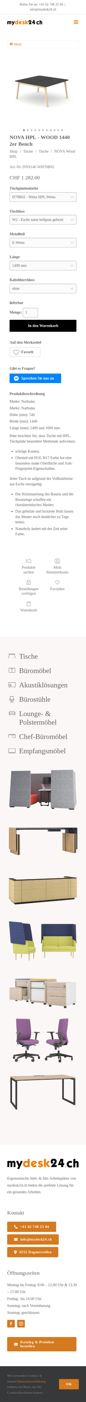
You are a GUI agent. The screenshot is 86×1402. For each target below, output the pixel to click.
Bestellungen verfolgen (28, 591)
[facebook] (11, 1323)
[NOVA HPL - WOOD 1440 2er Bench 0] (43, 93)
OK (69, 1384)
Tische (28, 151)
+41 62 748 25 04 (51, 4)
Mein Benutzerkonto (57, 569)
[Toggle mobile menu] (76, 22)
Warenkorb (28, 610)
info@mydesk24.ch (43, 9)
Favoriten (57, 589)
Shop (13, 151)
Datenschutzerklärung (31, 1381)
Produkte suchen (28, 569)
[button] (25, 352)
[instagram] (21, 1323)
